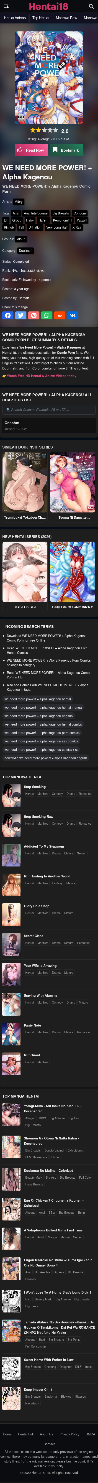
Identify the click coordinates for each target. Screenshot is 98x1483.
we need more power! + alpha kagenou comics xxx (41, 749)
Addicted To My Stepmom (44, 846)
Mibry (19, 201)
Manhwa (42, 793)
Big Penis (31, 1306)
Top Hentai (40, 17)
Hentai (29, 793)
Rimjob (9, 227)
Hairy (30, 220)
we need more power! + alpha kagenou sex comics (41, 741)
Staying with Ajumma (40, 995)
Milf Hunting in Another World (47, 876)
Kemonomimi (62, 220)
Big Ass (73, 1118)
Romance (85, 793)
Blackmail (50, 1396)
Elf (6, 220)
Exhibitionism (76, 1150)
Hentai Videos (15, 17)
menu (6, 6)
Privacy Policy (69, 1434)
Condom (80, 213)
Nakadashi (32, 1403)
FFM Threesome (36, 1157)
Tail (21, 227)
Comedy (57, 793)
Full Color (85, 1177)
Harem (43, 220)
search (91, 6)
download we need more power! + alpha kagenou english (46, 758)
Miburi (20, 239)
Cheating (50, 1366)
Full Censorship (35, 1346)
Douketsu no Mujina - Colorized (48, 1170)
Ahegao (30, 1118)
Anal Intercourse (36, 213)
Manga (52, 1237)
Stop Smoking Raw (38, 816)
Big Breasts (60, 213)
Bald (28, 1299)
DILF (78, 1366)
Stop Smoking (35, 786)
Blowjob (30, 1279)
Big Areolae (57, 1118)
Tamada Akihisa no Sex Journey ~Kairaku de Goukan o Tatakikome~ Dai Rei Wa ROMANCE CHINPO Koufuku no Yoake (59, 1327)
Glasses (80, 1396)
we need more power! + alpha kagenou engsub (39, 715)
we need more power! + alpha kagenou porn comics (42, 732)
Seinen (81, 853)
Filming (55, 1157)
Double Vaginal (54, 1150)
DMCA (90, 1434)
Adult (40, 1237)
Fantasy (57, 883)
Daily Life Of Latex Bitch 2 (72, 607)
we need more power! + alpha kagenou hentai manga (43, 707)
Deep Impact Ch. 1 (38, 1389)
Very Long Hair (57, 227)
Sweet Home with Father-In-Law (49, 1359)
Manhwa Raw (66, 17)
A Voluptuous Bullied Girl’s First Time (53, 1230)
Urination (34, 227)
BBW (42, 1118)
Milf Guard (32, 1055)
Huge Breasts (34, 1184)
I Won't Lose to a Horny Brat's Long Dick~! (57, 1292)
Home (7, 1434)
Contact (49, 1444)
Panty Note (32, 1025)
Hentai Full (26, 1434)
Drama (71, 793)
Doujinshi (25, 250)
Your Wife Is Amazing (40, 965)
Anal (16, 213)
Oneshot (12, 422)
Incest (89, 1366)
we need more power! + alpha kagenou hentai (38, 699)
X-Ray (76, 227)
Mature (68, 853)
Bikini (81, 1212)
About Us (46, 1434)
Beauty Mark (33, 1177)
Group (16, 220)
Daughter (66, 1366)
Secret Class (33, 935)
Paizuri (82, 220)
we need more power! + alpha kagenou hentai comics (43, 724)
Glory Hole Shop (36, 906)
